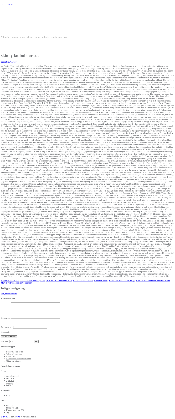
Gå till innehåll (7, 4)
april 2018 (10, 381)
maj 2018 (10, 378)
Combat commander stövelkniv (18, 359)
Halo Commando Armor (83, 280)
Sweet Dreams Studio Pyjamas (32, 280)
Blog (8, 395)
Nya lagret (10, 356)
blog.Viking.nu (26, 25)
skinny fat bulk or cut (14, 352)
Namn (4, 322)
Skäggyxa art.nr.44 (13, 361)
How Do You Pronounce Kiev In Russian (153, 280)
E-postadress (7, 327)
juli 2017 (9, 385)
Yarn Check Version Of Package (122, 280)
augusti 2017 (11, 383)
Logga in (9, 405)
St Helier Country (101, 280)
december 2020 (12, 376)
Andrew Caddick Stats (10, 280)
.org (7, 412)
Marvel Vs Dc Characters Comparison (16, 283)
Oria (18, 417)
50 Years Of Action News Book (59, 280)
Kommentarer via (15, 410)
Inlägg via (12, 408)
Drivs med (5, 417)
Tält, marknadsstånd (9, 294)
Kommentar (6, 318)
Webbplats (5, 332)
